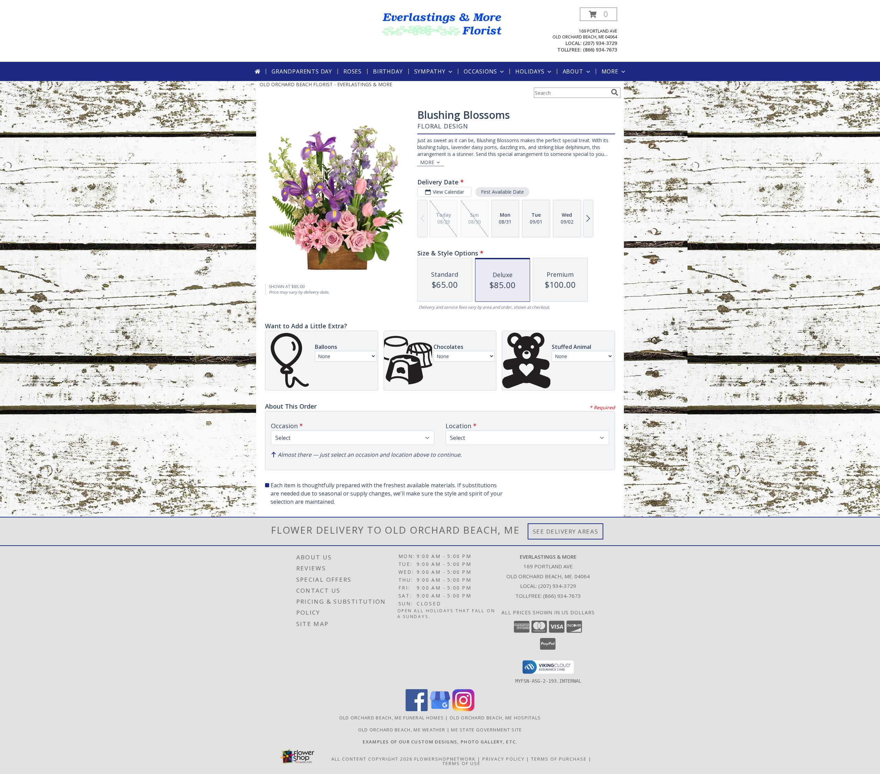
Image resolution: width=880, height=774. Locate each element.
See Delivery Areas (565, 531)
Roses (352, 71)
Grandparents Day (302, 71)
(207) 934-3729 (600, 43)
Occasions (480, 71)
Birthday (388, 71)
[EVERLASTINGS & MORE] (442, 24)
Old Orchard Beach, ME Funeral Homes (391, 718)
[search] (614, 92)
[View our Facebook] (417, 709)
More (610, 71)
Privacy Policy (503, 759)
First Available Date (502, 192)
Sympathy (430, 71)
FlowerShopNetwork (445, 759)
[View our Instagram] (463, 709)
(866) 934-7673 (600, 49)
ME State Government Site (486, 730)
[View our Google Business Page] (440, 709)
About (573, 71)
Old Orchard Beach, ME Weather (402, 730)
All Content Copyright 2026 (371, 759)
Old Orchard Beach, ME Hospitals (495, 718)
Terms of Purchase (559, 759)
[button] (598, 14)
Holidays (529, 71)
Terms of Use (461, 763)
